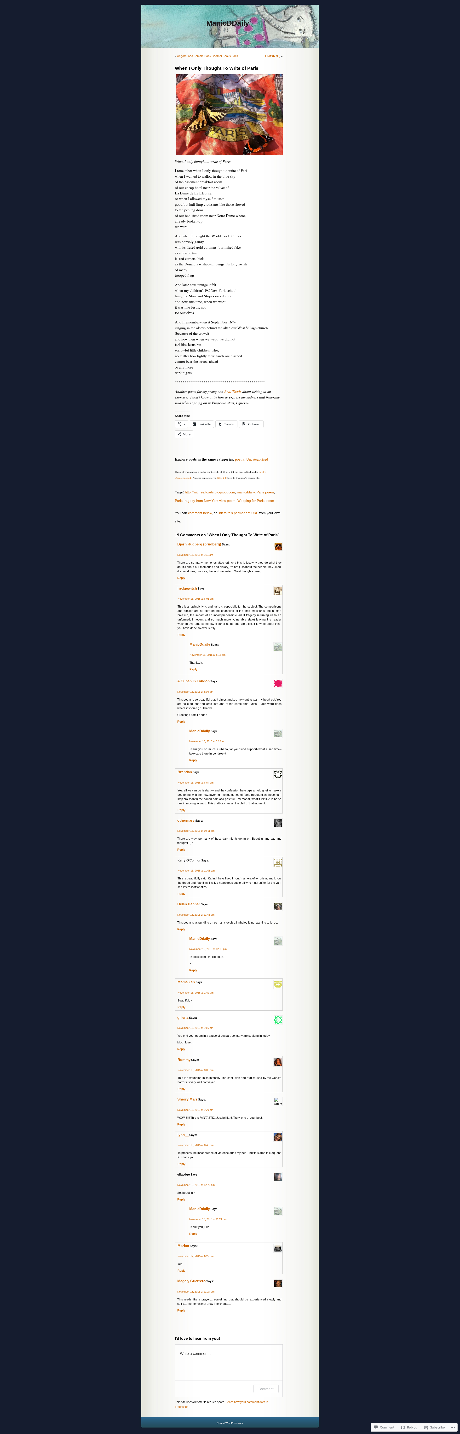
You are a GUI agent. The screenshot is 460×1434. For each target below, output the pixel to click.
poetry (239, 459)
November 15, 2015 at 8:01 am (195, 598)
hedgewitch (187, 588)
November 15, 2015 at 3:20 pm (195, 1109)
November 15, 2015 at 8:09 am (195, 691)
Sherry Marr (187, 1099)
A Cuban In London (193, 681)
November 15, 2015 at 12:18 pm (208, 949)
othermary (186, 820)
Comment (266, 1389)
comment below (200, 513)
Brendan (185, 772)
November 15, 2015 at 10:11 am (195, 830)
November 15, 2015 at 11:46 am (195, 914)
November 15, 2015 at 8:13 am (207, 654)
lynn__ (183, 1135)
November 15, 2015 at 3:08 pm (195, 1070)
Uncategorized (257, 459)
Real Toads (232, 391)
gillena (182, 1017)
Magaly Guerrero (191, 1281)
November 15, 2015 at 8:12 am (207, 741)
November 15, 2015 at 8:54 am (195, 782)
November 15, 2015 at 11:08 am (196, 870)
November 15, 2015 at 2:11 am (195, 554)
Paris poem (265, 492)
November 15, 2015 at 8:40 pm (195, 1145)
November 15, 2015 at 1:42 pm (195, 992)
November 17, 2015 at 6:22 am (195, 1256)
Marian (183, 1246)
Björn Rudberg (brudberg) (199, 544)
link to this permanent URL (238, 513)
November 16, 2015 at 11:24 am (207, 1219)
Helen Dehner (188, 904)
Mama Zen (186, 982)
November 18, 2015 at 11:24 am (195, 1291)
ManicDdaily (200, 644)
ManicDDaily (227, 23)
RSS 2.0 (222, 478)
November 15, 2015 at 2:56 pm (195, 1027)
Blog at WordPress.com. (230, 1423)
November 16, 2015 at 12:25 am (196, 1184)
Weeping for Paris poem (255, 501)
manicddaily (246, 492)
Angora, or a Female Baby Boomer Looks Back (207, 56)
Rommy (184, 1060)
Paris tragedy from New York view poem (205, 501)
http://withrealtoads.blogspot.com (210, 492)
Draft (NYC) (272, 56)
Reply (181, 578)
